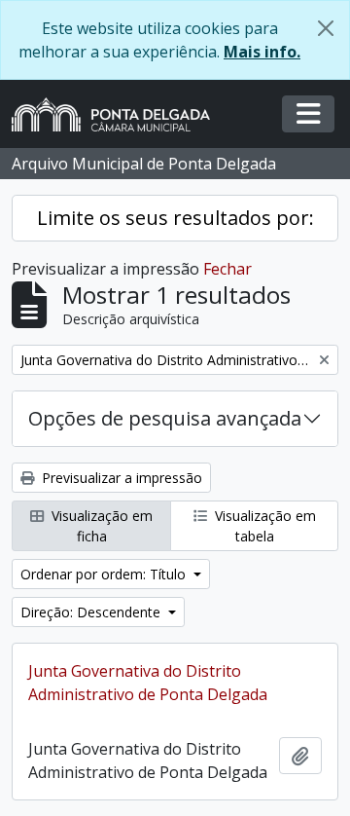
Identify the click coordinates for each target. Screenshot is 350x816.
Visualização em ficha (100, 525)
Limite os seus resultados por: (175, 217)
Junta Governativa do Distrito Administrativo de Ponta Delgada (147, 682)
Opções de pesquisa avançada (164, 418)
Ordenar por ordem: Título (105, 574)
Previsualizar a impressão (120, 477)
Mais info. (262, 51)
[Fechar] (325, 28)
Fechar (227, 268)
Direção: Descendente (92, 612)
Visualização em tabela (263, 525)
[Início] (119, 114)
